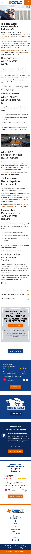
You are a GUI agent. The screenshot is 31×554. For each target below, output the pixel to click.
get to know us (15, 451)
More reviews (15, 387)
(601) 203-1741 (15, 518)
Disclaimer (11, 548)
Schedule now (14, 144)
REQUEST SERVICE (15, 325)
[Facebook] (13, 540)
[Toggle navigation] (2, 2)
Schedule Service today (15, 552)
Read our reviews (15, 496)
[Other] (18, 540)
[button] (14, 346)
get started (16, 413)
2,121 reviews (11, 366)
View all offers (15, 351)
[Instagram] (15, 540)
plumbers (25, 52)
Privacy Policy (19, 548)
